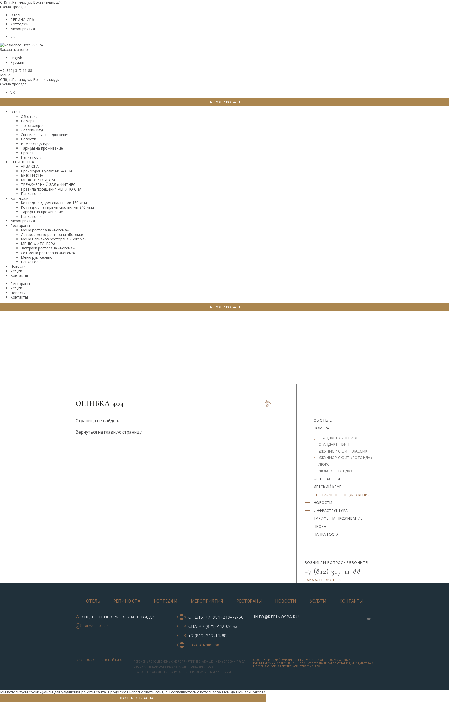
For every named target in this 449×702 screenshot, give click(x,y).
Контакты (19, 275)
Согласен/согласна (133, 698)
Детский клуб (32, 129)
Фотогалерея (32, 125)
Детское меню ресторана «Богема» (52, 234)
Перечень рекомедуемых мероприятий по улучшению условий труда (189, 661)
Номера (28, 120)
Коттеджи (19, 24)
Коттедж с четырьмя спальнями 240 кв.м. (58, 207)
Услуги (16, 270)
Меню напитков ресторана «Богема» (53, 239)
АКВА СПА (30, 166)
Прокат (27, 152)
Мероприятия (22, 28)
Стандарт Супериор (339, 438)
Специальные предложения (45, 134)
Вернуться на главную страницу (109, 432)
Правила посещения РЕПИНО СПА (51, 189)
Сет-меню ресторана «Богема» (48, 252)
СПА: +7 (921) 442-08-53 (212, 626)
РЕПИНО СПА (22, 19)
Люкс (324, 464)
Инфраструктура (35, 143)
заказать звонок (323, 579)
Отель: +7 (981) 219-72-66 (215, 617)
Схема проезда (13, 6)
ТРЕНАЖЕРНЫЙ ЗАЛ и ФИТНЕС (48, 184)
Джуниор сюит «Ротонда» (345, 457)
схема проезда (95, 626)
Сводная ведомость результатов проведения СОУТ (174, 667)
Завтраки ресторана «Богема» (48, 248)
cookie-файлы (41, 692)
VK (12, 36)
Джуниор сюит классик (343, 451)
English (16, 57)
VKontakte (368, 619)
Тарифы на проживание (42, 148)
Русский (17, 62)
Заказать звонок (15, 49)
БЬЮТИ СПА (32, 175)
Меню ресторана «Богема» (45, 229)
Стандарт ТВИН (334, 444)
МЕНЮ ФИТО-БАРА (38, 180)
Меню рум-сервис (36, 257)
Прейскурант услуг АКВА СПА (46, 170)
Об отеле (29, 116)
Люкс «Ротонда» (335, 471)
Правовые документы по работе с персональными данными (182, 672)
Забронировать (224, 101)
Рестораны (20, 225)
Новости (28, 139)
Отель (16, 14)
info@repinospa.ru (276, 617)
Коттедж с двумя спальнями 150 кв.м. (54, 202)
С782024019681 (311, 666)
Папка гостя (31, 157)
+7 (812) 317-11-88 (16, 70)
